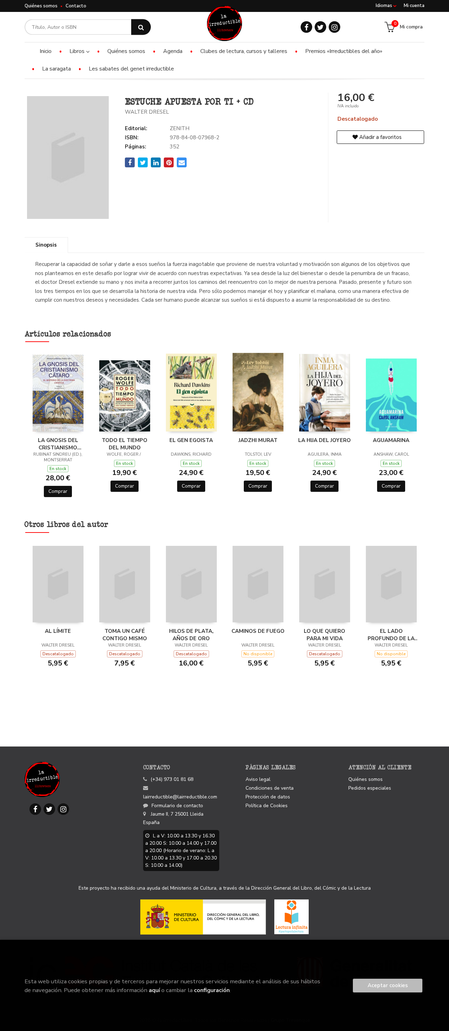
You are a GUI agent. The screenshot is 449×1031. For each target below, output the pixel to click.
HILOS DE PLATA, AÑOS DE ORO (191, 635)
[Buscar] (141, 27)
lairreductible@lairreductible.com (180, 797)
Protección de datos (268, 797)
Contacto (76, 6)
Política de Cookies (267, 805)
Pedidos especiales (369, 788)
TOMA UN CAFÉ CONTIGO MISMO (124, 635)
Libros (77, 51)
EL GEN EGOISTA (191, 440)
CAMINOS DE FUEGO (258, 631)
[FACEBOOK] (306, 27)
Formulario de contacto (177, 805)
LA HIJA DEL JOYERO (324, 440)
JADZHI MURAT (258, 440)
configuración (212, 990)
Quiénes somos (41, 6)
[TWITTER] (320, 27)
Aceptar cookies (388, 985)
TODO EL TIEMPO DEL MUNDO (124, 444)
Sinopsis (46, 244)
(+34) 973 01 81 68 (171, 779)
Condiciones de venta (270, 788)
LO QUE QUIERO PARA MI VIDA (324, 635)
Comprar (57, 491)
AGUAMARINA (391, 440)
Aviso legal (258, 779)
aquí (154, 990)
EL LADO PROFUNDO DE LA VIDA (391, 635)
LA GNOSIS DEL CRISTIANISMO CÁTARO (58, 444)
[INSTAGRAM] (334, 27)
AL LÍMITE (58, 631)
